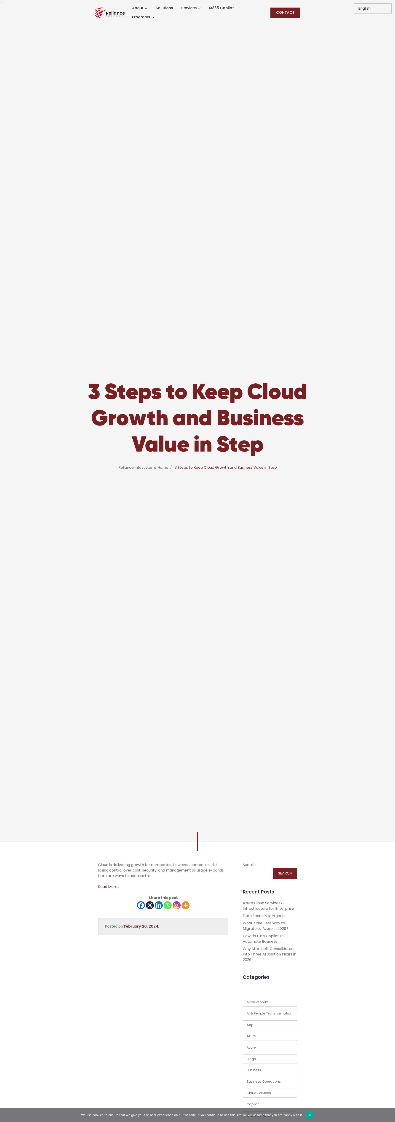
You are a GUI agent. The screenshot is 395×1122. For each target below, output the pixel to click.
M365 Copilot (221, 8)
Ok (309, 1115)
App (250, 1024)
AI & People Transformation (269, 1013)
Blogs (251, 1059)
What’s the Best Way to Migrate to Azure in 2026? (265, 925)
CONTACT (285, 12)
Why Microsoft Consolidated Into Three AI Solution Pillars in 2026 (269, 954)
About (138, 8)
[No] (389, 1115)
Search (249, 864)
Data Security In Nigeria (264, 915)
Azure (251, 1036)
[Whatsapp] (168, 905)
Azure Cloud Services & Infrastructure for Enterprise (268, 905)
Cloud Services (259, 1093)
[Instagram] (177, 905)
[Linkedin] (159, 905)
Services (189, 8)
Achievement (258, 1002)
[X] (150, 905)
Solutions (164, 8)
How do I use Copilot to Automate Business (263, 938)
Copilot (253, 1104)
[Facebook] (141, 905)
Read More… (109, 886)
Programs (141, 17)
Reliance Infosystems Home (143, 467)
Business (254, 1070)
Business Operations (264, 1081)
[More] (185, 905)
